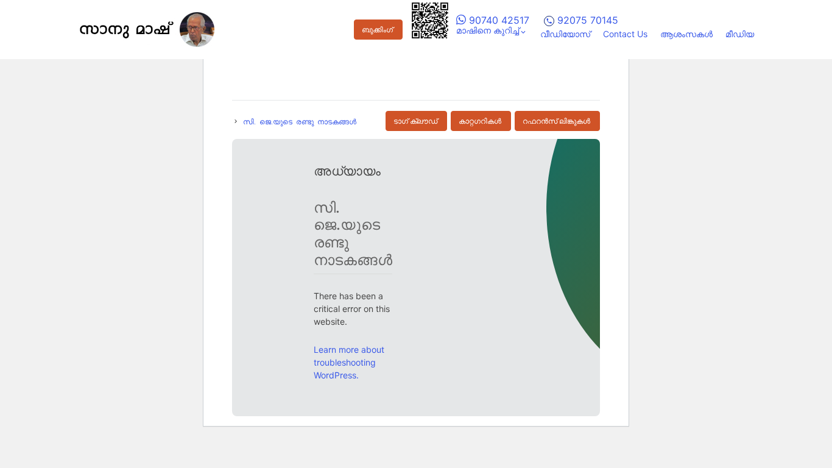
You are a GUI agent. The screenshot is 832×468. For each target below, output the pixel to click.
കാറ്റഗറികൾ (480, 121)
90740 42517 (497, 20)
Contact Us (625, 34)
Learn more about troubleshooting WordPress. (349, 362)
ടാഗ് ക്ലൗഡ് (415, 121)
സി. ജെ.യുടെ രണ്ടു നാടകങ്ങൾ (299, 121)
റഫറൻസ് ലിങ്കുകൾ (556, 121)
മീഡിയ (739, 34)
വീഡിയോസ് (565, 34)
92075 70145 (586, 20)
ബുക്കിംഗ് (377, 30)
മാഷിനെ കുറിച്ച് (487, 30)
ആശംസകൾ (686, 34)
